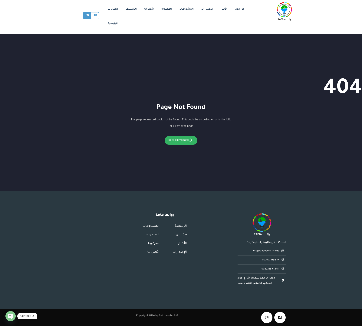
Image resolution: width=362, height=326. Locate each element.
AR (95, 15)
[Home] (261, 224)
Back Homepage (178, 140)
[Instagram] (266, 317)
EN (87, 15)
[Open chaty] (10, 316)
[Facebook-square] (280, 317)
